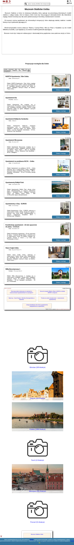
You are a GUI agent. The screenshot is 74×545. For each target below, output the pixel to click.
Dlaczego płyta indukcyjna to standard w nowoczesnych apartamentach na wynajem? (21, 292)
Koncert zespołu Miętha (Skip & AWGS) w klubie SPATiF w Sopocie (52, 292)
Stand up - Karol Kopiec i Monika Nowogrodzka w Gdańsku (21, 298)
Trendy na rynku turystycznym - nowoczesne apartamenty (52, 298)
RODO (72, 541)
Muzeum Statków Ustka (37, 534)
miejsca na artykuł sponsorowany (62, 309)
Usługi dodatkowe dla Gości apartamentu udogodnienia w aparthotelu (37, 305)
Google (32, 539)
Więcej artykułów (7, 288)
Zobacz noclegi (61, 90)
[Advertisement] (37, 324)
